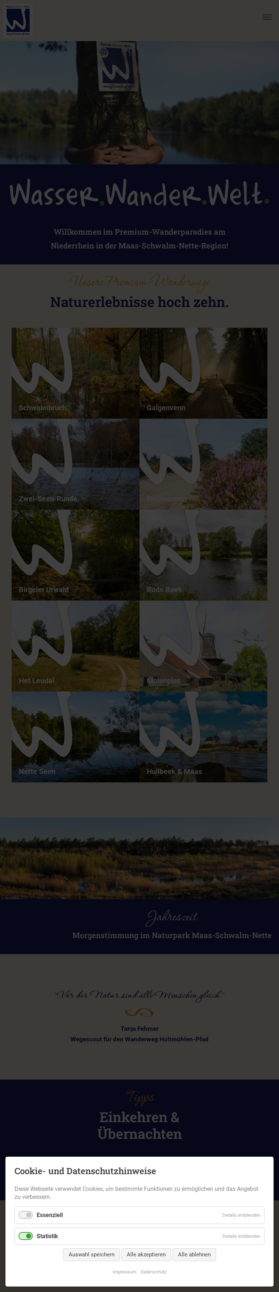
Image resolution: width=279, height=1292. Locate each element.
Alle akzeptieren (146, 1254)
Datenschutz (154, 1272)
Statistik (47, 1236)
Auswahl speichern (91, 1254)
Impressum (124, 1272)
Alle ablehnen (194, 1254)
